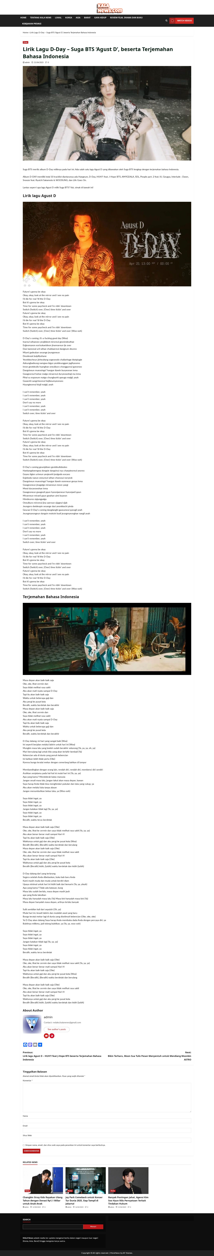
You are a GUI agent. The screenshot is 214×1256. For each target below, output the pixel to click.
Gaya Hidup (100, 17)
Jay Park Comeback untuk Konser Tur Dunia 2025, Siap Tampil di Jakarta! (84, 1200)
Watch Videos (184, 20)
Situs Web (27, 1135)
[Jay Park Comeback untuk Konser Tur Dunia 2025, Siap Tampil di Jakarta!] (86, 1180)
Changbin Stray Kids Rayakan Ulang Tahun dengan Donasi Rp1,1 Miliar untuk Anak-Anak (42, 1200)
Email (25, 1126)
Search (26, 1219)
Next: (149, 1056)
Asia (78, 17)
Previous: (62, 1056)
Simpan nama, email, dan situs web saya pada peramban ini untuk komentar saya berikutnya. (65, 1145)
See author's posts (57, 1029)
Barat (87, 17)
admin (27, 62)
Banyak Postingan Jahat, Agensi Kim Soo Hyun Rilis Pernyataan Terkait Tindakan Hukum (128, 1200)
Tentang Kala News (40, 17)
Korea (68, 17)
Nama (25, 1116)
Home (23, 17)
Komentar (28, 1081)
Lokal (58, 17)
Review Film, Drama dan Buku (126, 17)
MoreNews (115, 1253)
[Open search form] (166, 20)
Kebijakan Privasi (31, 23)
